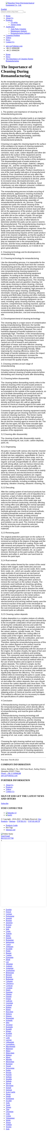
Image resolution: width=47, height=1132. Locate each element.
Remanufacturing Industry (20, 33)
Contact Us (10, 42)
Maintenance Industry (19, 31)
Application (10, 27)
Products (9, 20)
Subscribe (4, 803)
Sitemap (12, 821)
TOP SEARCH (34, 821)
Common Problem (13, 35)
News (8, 40)
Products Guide (12, 825)
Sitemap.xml (10, 830)
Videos (8, 38)
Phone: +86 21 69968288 (11, 773)
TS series (14, 22)
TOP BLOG (21, 821)
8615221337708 (7, 838)
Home (8, 16)
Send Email (5, 836)
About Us (9, 18)
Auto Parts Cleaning (18, 29)
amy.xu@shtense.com (9, 776)
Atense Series (16, 25)
